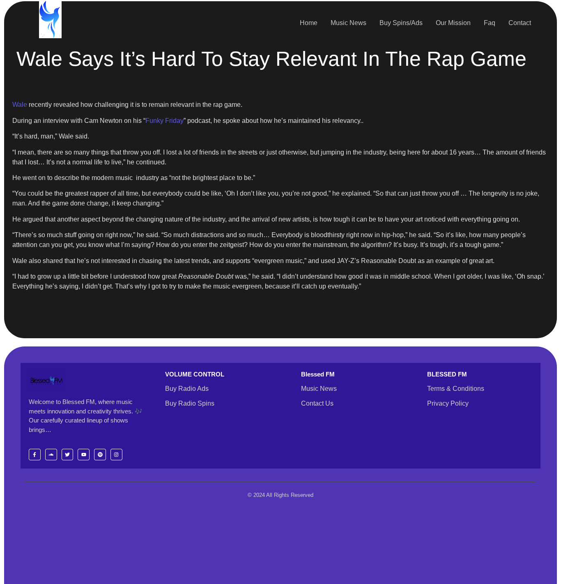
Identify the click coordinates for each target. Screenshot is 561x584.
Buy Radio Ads (187, 388)
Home (308, 22)
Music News (348, 22)
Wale (19, 104)
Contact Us (317, 403)
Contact (519, 22)
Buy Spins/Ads (401, 22)
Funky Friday (164, 120)
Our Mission (453, 22)
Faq (489, 22)
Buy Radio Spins (189, 403)
